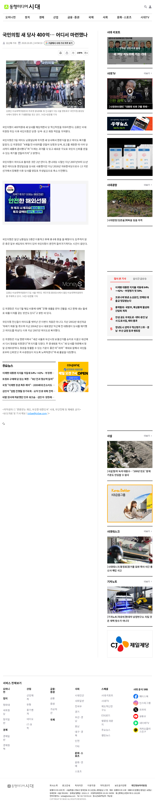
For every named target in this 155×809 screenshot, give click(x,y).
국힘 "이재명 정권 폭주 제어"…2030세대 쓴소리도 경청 (29, 385)
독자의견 (79, 785)
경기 (77, 711)
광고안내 (66, 785)
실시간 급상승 (140, 278)
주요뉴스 (105, 730)
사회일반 (79, 701)
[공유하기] (66, 52)
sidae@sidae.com (37, 413)
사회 (105, 17)
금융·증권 (73, 17)
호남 (77, 726)
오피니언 (10, 17)
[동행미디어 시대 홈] (22, 6)
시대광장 (112, 185)
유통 (29, 704)
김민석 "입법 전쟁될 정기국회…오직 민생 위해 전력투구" (29, 391)
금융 (52, 698)
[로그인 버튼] (150, 7)
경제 (41, 17)
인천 (77, 741)
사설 (109, 436)
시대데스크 (113, 531)
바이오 (30, 719)
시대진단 (79, 695)
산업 (55, 17)
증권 (52, 703)
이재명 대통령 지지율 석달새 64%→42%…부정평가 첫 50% (29, 373)
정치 (27, 17)
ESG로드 (105, 715)
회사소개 (53, 785)
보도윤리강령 (120, 785)
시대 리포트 (113, 32)
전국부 (78, 706)
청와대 (6, 705)
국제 (91, 17)
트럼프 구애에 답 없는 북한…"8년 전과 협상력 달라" (28, 379)
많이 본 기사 (120, 278)
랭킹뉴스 (105, 735)
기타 (77, 746)
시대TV (145, 17)
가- (73, 53)
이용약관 (91, 785)
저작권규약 (105, 785)
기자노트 (112, 581)
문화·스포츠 (124, 17)
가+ (86, 53)
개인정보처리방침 (139, 785)
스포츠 (78, 771)
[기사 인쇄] (60, 52)
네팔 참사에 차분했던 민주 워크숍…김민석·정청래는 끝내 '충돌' (29, 397)
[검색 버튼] (145, 7)
